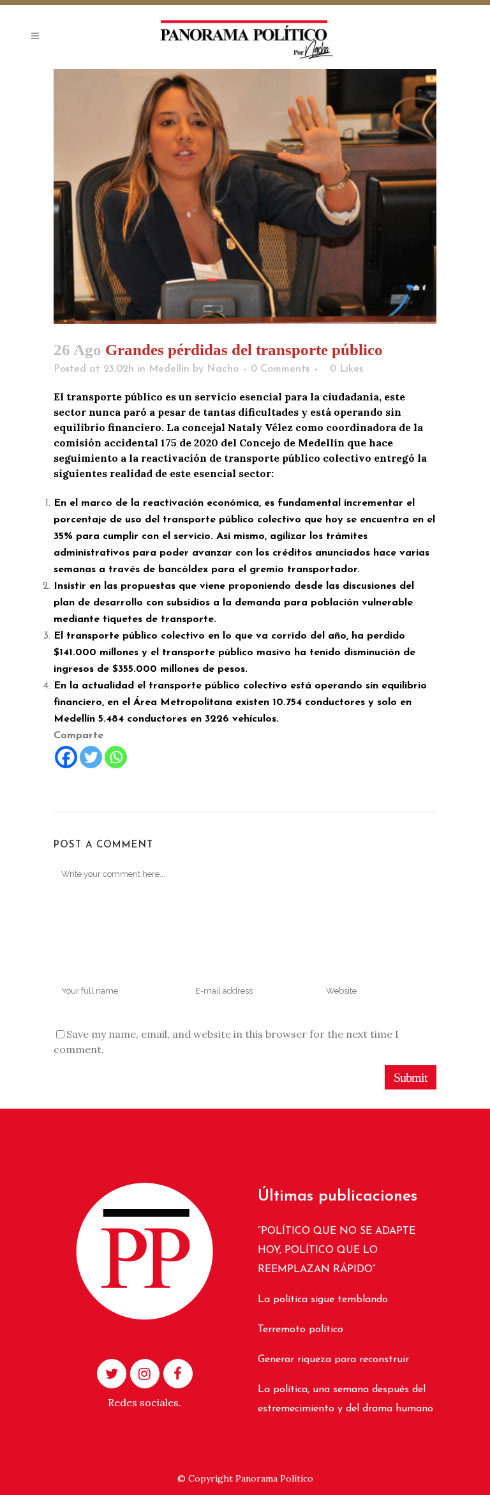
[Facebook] (66, 757)
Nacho (223, 369)
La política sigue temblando (323, 1299)
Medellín (169, 369)
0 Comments (280, 369)
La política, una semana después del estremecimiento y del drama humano (345, 1399)
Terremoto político (300, 1329)
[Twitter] (91, 757)
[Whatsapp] (116, 757)
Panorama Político (274, 1478)
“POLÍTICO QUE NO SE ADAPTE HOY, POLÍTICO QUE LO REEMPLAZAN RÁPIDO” (336, 1250)
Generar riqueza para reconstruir (333, 1360)
